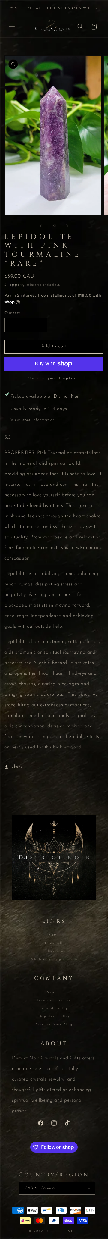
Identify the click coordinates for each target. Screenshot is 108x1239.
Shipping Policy (54, 1016)
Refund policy (54, 1008)
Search (54, 992)
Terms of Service (54, 1000)
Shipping (15, 285)
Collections (54, 951)
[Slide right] (67, 226)
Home (54, 934)
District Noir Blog (54, 1024)
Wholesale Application (54, 959)
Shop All (54, 943)
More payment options (54, 378)
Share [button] (17, 766)
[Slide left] (40, 226)
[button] (12, 26)
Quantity (12, 313)
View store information (32, 420)
